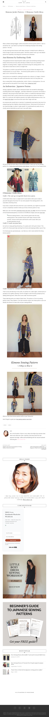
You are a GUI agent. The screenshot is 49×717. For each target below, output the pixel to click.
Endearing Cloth (32, 83)
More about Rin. (21, 439)
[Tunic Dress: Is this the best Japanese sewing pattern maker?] (6, 670)
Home (4, 6)
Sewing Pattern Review (27, 9)
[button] (13, 526)
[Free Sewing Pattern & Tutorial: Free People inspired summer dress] (6, 663)
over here (42, 212)
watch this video (9, 99)
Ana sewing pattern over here (24, 419)
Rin (11, 431)
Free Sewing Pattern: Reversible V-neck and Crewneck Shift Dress (28, 654)
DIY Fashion (10, 6)
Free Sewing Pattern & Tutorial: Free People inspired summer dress (27, 663)
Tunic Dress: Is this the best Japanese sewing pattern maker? (26, 669)
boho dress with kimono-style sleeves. (19, 166)
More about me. (27, 500)
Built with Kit (13, 547)
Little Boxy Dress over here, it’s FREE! (25, 210)
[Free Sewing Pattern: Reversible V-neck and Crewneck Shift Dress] (6, 655)
